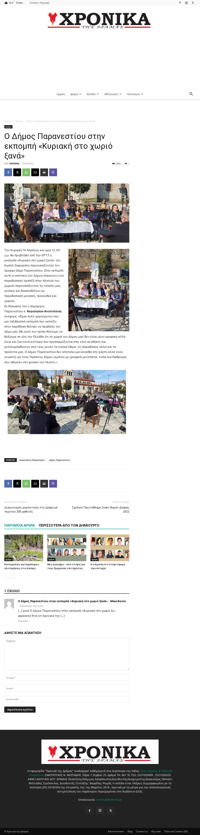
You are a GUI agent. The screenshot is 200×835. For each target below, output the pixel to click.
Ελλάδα (91, 94)
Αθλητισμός (111, 94)
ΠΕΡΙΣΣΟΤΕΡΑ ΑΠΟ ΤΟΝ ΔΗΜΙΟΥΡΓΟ (69, 525)
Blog (130, 831)
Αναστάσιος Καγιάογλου (32, 459)
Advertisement (116, 831)
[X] (193, 2)
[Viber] (53, 172)
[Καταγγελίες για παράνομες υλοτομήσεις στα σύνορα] (23, 547)
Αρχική (61, 94)
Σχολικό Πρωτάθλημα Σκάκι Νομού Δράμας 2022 (100, 509)
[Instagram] (186, 2)
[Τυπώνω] (44, 172)
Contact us (142, 831)
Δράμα (74, 94)
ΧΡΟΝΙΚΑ (14, 163)
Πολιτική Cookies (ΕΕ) (176, 831)
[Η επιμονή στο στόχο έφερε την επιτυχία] (109, 547)
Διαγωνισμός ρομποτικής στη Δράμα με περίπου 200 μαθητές (31, 509)
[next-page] (13, 576)
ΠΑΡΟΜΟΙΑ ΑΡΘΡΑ (19, 525)
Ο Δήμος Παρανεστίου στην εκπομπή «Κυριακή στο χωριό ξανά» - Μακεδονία (72, 601)
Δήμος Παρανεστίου (59, 459)
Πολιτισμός (133, 94)
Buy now (156, 831)
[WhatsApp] (26, 172)
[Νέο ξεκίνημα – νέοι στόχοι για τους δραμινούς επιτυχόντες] (66, 547)
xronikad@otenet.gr (109, 799)
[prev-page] (6, 576)
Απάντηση (23, 621)
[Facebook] (180, 2)
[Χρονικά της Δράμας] (100, 18)
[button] (191, 94)
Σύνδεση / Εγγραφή (39, 2)
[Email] (35, 172)
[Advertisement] (100, 60)
